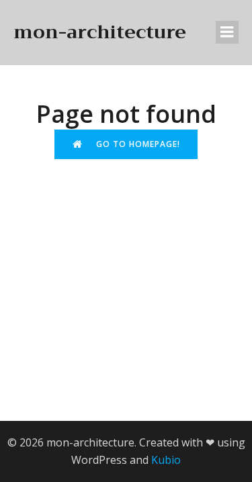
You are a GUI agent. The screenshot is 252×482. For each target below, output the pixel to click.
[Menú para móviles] (227, 32)
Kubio (166, 459)
